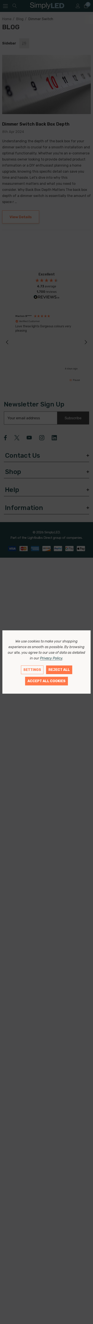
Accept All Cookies (46, 681)
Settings (32, 670)
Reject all (59, 670)
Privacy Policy (51, 658)
